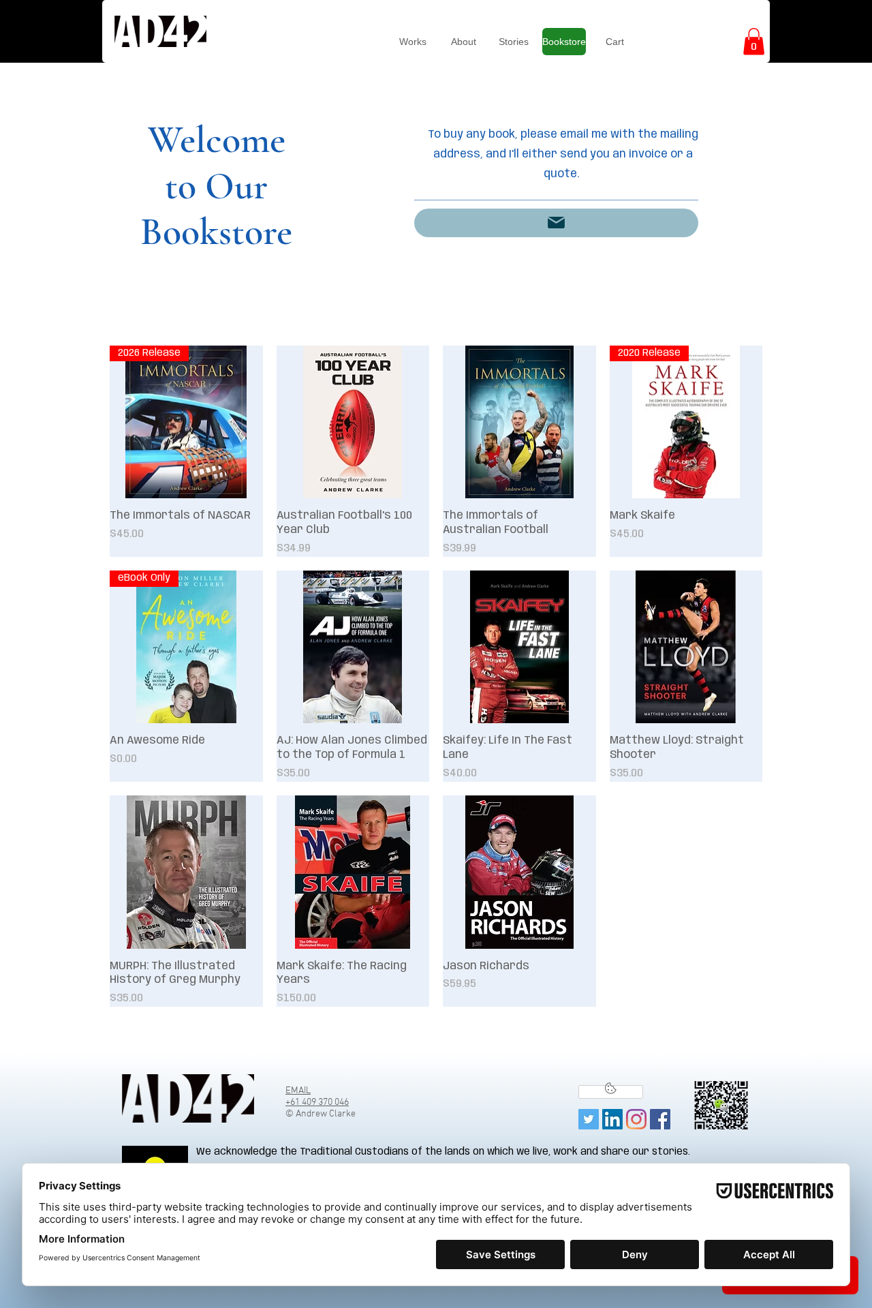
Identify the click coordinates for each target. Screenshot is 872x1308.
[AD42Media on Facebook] (660, 1119)
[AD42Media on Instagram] (636, 1119)
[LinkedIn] (612, 1119)
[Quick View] (353, 422)
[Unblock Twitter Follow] (610, 1092)
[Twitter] (588, 1119)
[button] (754, 41)
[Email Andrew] (556, 223)
